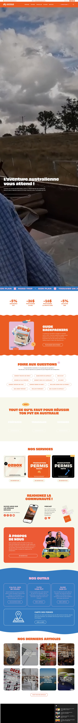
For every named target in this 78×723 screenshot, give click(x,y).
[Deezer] (49, 518)
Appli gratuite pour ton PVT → (40, 0)
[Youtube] (74, 1)
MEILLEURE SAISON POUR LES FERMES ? (59, 384)
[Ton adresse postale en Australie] (15, 466)
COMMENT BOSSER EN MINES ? (37, 384)
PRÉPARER (27, 4)
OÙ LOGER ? (61, 380)
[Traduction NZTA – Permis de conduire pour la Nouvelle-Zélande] (63, 466)
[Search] (28, 195)
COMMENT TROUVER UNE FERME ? (22, 375)
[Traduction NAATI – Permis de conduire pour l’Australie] (39, 466)
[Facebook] (70, 1)
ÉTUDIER (45, 4)
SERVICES (51, 4)
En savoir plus (15, 480)
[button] (73, 4)
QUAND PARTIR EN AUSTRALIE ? (44, 375)
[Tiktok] (5, 515)
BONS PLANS (64, 4)
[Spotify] (46, 518)
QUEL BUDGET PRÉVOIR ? (20, 388)
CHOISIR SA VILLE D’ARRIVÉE (21, 380)
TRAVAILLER (39, 4)
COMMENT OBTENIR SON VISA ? (16, 384)
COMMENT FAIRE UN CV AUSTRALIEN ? (43, 380)
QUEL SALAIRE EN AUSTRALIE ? (56, 388)
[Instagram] (72, 1)
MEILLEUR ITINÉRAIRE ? (38, 388)
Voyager (33, 4)
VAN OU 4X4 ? (60, 375)
